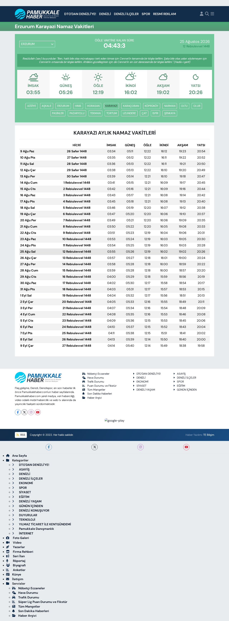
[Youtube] (38, 412)
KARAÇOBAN (131, 106)
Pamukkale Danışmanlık (36, 529)
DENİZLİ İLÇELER (126, 14)
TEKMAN (95, 113)
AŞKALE (46, 106)
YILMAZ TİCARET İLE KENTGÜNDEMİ (44, 524)
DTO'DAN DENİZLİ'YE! (80, 14)
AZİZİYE (31, 106)
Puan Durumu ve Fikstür (101, 386)
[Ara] (207, 14)
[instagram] (140, 447)
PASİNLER (58, 113)
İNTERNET (25, 533)
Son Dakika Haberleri (99, 393)
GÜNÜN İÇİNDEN (187, 389)
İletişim (17, 579)
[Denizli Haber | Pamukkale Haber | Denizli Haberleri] (37, 14)
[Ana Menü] (212, 14)
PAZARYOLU (77, 113)
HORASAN (93, 106)
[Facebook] (18, 412)
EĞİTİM (181, 386)
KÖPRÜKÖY (151, 106)
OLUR (196, 106)
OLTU (184, 106)
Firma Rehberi (22, 552)
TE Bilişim (208, 435)
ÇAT (144, 113)
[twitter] (94, 447)
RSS (22, 435)
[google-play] (114, 420)
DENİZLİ (105, 14)
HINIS (78, 106)
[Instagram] (31, 412)
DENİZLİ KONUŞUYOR (33, 510)
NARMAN (169, 106)
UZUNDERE (129, 113)
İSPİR (155, 113)
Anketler (18, 570)
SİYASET (141, 386)
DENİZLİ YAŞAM (146, 389)
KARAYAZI (111, 106)
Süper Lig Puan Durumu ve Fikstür (42, 602)
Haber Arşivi (94, 398)
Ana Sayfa (19, 456)
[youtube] (186, 447)
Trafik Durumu (95, 381)
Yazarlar (18, 547)
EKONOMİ (142, 381)
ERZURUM (63, 106)
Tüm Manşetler (96, 389)
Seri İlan (18, 556)
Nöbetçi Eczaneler (98, 374)
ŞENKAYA (170, 113)
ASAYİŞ (181, 374)
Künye (16, 574)
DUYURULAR (27, 515)
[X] (24, 412)
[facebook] (49, 447)
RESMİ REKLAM (164, 14)
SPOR (146, 14)
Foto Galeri (20, 538)
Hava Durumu (95, 377)
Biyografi (19, 565)
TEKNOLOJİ (26, 520)
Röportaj (18, 561)
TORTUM (111, 113)
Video (16, 542)
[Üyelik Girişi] (201, 14)
